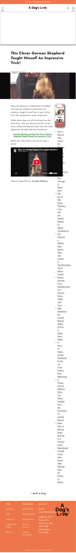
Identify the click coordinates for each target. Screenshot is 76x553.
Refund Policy (28, 509)
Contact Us (10, 519)
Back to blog (39, 493)
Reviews (9, 532)
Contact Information (27, 533)
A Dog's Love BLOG (11, 525)
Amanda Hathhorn (40, 181)
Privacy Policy (28, 519)
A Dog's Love (34, 550)
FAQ (7, 514)
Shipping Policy (28, 514)
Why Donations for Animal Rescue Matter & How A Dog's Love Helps (62, 324)
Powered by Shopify (45, 550)
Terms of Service (25, 525)
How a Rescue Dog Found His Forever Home (61, 141)
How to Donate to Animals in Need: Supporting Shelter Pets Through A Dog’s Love (63, 172)
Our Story (10, 509)
